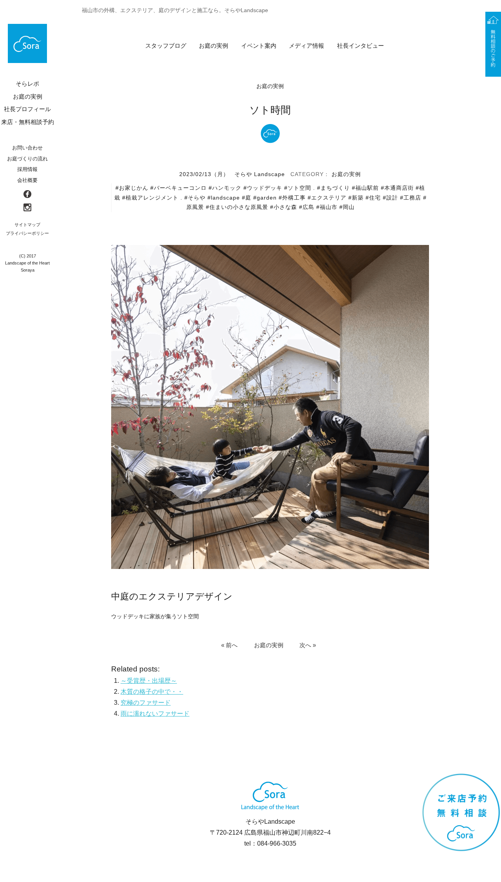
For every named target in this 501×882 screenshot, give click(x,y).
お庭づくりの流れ (27, 159)
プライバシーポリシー (27, 233)
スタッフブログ (165, 45)
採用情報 (27, 169)
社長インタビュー (360, 45)
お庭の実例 (213, 45)
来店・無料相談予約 (27, 122)
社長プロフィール (27, 109)
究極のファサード (146, 702)
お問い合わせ (27, 148)
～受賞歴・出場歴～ (149, 680)
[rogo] (27, 43)
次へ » (307, 644)
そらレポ (27, 83)
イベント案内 (258, 45)
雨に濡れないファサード (155, 713)
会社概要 (27, 180)
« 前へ (229, 644)
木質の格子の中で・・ (152, 691)
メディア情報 (306, 45)
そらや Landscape (259, 174)
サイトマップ (27, 224)
